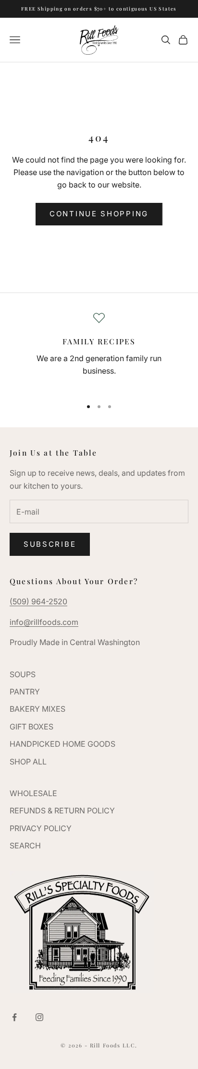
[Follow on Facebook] (14, 1017)
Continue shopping (99, 213)
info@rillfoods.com (44, 622)
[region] (99, 351)
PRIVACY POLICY (41, 828)
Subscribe (50, 544)
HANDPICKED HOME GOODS (62, 744)
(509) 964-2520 (38, 601)
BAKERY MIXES (37, 709)
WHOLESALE (33, 793)
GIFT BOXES (31, 726)
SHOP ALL (28, 761)
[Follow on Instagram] (39, 1017)
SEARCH (25, 845)
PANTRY (25, 691)
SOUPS (23, 674)
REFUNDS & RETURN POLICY (62, 810)
